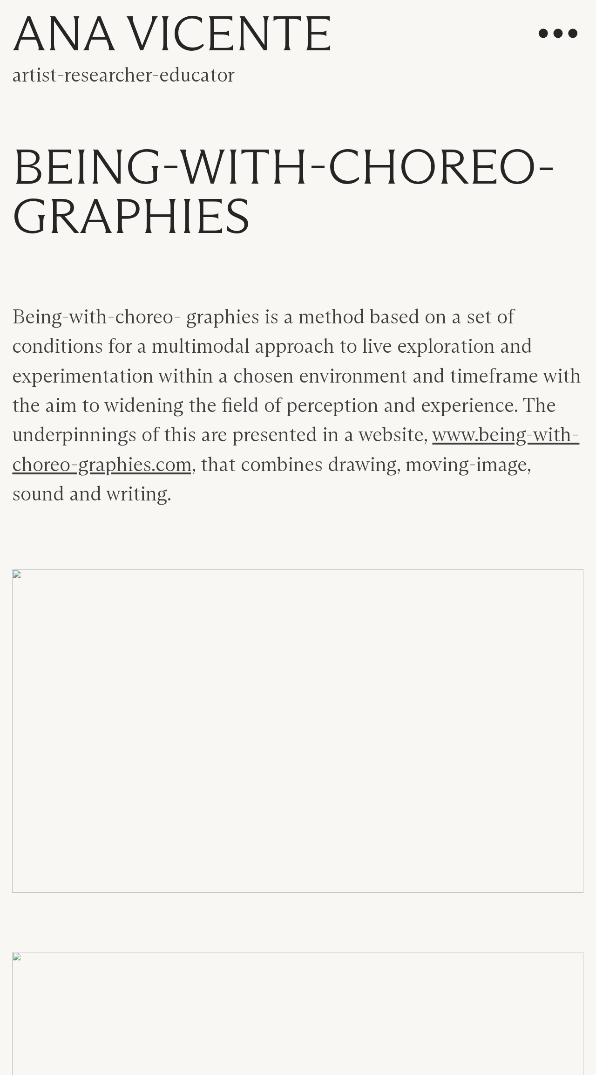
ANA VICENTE (172, 36)
